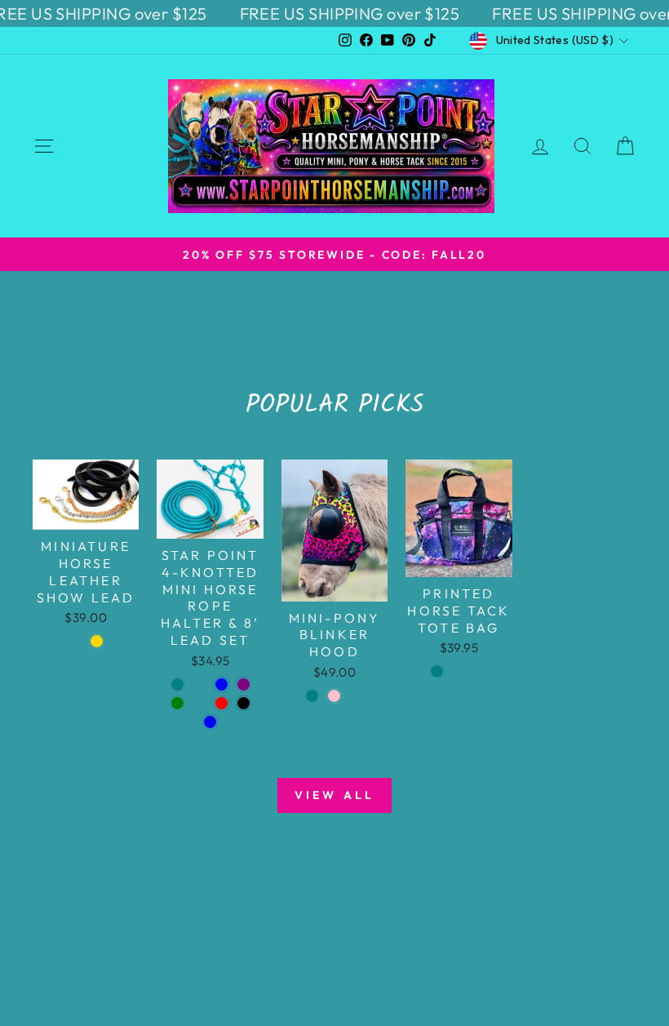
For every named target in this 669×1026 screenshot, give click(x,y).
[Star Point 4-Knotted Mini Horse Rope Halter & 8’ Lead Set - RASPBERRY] (199, 684)
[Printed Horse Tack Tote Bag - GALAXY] (481, 671)
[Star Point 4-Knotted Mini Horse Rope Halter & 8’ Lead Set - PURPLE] (243, 684)
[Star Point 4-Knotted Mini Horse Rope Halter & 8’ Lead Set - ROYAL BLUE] (221, 684)
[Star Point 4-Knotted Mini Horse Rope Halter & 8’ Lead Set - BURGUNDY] (199, 703)
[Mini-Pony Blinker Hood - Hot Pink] (334, 696)
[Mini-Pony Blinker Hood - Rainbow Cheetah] (356, 696)
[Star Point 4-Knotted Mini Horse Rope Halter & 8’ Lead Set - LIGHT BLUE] (210, 722)
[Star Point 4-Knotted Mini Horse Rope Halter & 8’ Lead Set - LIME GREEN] (177, 703)
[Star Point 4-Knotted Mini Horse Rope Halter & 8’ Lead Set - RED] (221, 703)
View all (335, 795)
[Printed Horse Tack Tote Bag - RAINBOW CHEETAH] (459, 671)
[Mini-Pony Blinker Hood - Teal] (312, 696)
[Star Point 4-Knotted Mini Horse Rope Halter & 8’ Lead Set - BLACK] (243, 703)
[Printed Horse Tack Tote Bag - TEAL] (437, 671)
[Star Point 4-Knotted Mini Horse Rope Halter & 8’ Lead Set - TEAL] (177, 684)
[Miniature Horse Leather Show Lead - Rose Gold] (96, 641)
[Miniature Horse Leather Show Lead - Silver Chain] (74, 641)
